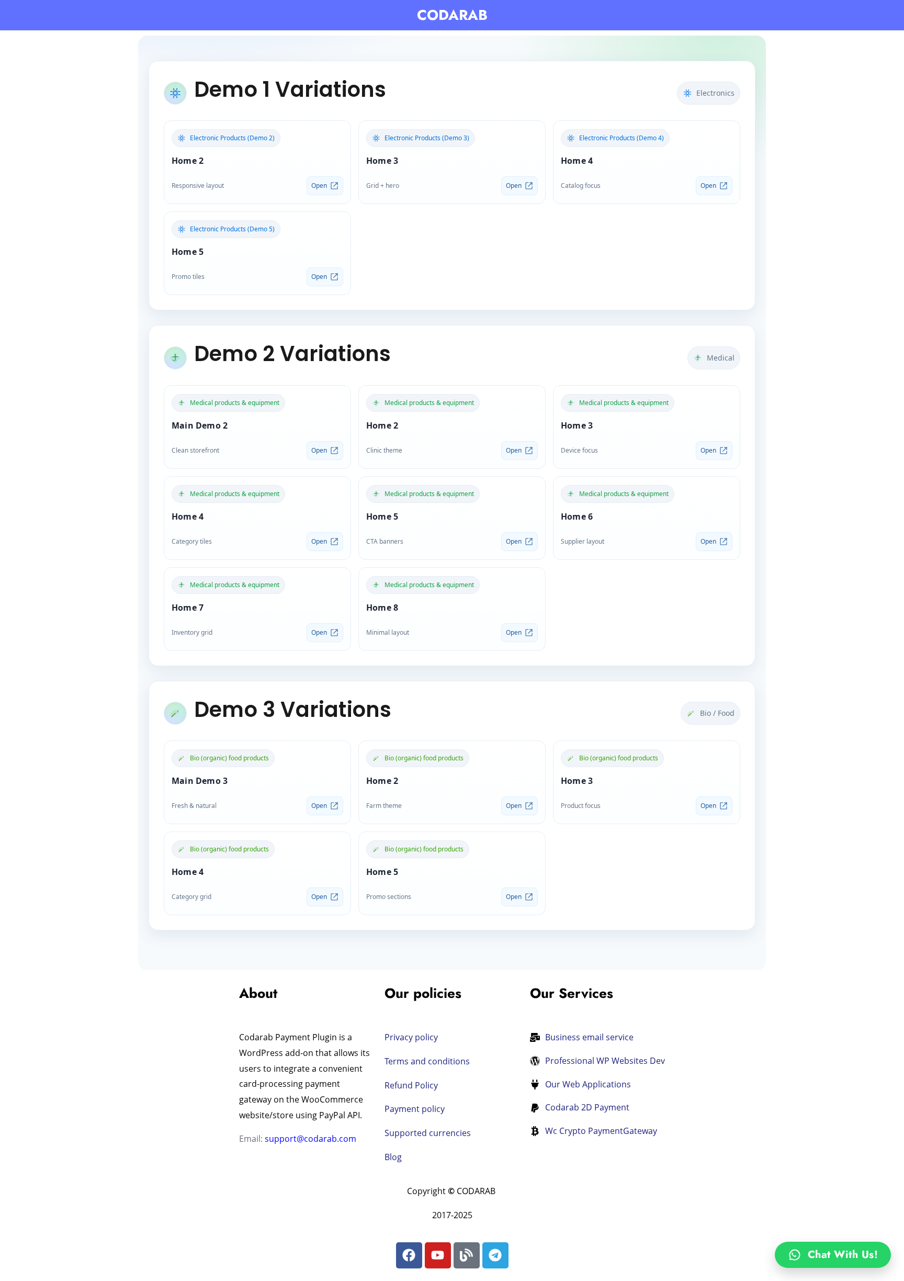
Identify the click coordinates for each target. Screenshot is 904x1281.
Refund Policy (411, 1085)
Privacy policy (411, 1037)
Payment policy (415, 1109)
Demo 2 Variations (292, 353)
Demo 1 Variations (290, 89)
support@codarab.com (310, 1138)
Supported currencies (428, 1133)
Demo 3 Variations (292, 709)
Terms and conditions (428, 1061)
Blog (393, 1157)
